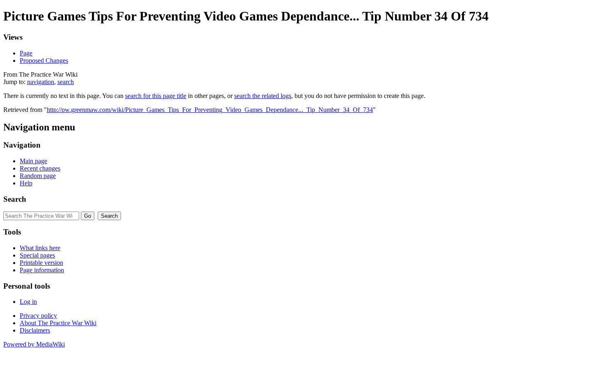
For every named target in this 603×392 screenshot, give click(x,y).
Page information (42, 270)
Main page (33, 160)
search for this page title (155, 95)
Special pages (37, 255)
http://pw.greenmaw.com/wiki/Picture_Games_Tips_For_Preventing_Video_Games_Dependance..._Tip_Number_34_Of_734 (210, 109)
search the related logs (262, 95)
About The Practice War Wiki (58, 322)
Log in (28, 301)
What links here (40, 247)
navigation (40, 81)
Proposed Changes (44, 60)
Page (26, 53)
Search (14, 199)
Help (26, 183)
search (65, 81)
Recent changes (40, 168)
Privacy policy (38, 315)
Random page (38, 175)
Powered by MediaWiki (34, 344)
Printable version (41, 262)
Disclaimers (35, 330)
